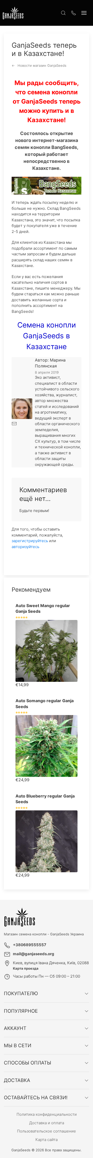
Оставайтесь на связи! (35, 1098)
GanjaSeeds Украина (67, 934)
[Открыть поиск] (63, 13)
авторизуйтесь (25, 546)
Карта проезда (25, 968)
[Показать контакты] (73, 13)
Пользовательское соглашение (46, 1131)
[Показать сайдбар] (84, 13)
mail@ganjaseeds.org (33, 953)
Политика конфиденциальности (47, 1114)
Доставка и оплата (46, 1122)
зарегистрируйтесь (30, 540)
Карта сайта (46, 1139)
